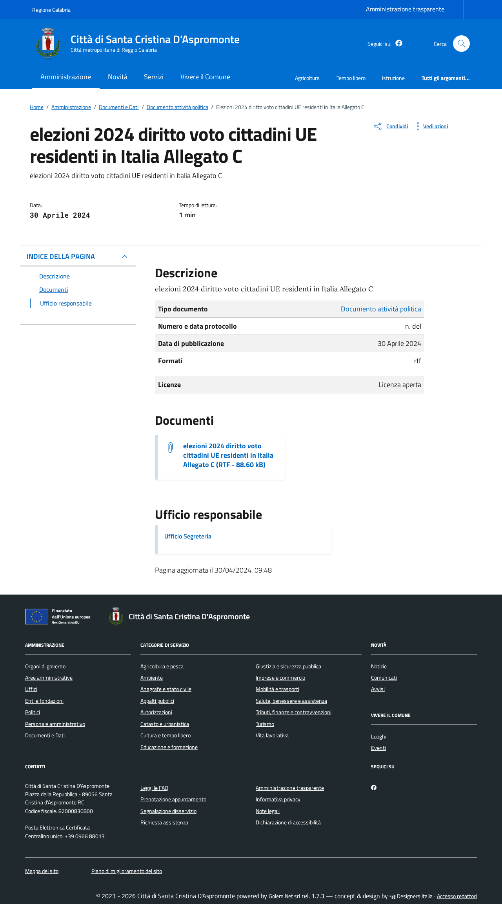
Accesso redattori (457, 896)
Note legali (268, 811)
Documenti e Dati (45, 735)
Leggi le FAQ (154, 788)
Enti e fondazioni (44, 701)
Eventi (378, 748)
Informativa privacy (278, 799)
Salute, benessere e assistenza (291, 701)
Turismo (265, 724)
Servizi (154, 76)
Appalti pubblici (157, 701)
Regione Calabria (51, 9)
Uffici (31, 689)
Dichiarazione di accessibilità (288, 822)
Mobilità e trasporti (277, 689)
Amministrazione (65, 76)
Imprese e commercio (280, 677)
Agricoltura (307, 78)
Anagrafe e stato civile (165, 689)
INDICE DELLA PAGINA (61, 256)
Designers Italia (414, 896)
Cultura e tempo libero (165, 735)
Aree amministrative (49, 677)
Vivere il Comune (205, 76)
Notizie (379, 666)
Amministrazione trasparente (405, 9)
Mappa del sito (41, 871)
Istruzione (393, 78)
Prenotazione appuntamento (173, 799)
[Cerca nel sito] (461, 43)
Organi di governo (45, 666)
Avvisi (378, 689)
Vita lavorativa (272, 735)
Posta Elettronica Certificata (57, 827)
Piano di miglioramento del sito (126, 871)
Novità (117, 76)
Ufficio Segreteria (187, 536)
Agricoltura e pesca (162, 666)
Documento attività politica (381, 309)
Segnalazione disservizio (168, 811)
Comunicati (384, 677)
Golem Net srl (284, 896)
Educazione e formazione (169, 747)
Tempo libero (351, 78)
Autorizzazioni (156, 712)
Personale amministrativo (55, 724)
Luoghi (378, 736)
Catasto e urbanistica (164, 724)
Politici (32, 712)
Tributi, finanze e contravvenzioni (293, 712)
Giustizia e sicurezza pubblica (288, 666)
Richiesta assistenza (164, 822)
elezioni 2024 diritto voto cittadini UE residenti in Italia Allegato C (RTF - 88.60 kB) (228, 455)
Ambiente (151, 677)
